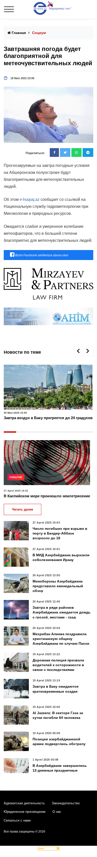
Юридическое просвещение (25, 812)
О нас (56, 812)
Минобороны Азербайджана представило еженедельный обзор (58, 586)
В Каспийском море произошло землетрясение (47, 496)
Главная (18, 33)
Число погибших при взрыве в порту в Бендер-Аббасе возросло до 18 (60, 533)
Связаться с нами (17, 820)
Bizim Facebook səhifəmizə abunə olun (41, 255)
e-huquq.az (30, 199)
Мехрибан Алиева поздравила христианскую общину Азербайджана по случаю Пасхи (61, 638)
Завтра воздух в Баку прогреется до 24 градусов (48, 418)
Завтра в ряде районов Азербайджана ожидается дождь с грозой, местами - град (62, 612)
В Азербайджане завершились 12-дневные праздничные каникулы (60, 770)
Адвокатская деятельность (24, 803)
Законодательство (66, 803)
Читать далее (22, 509)
